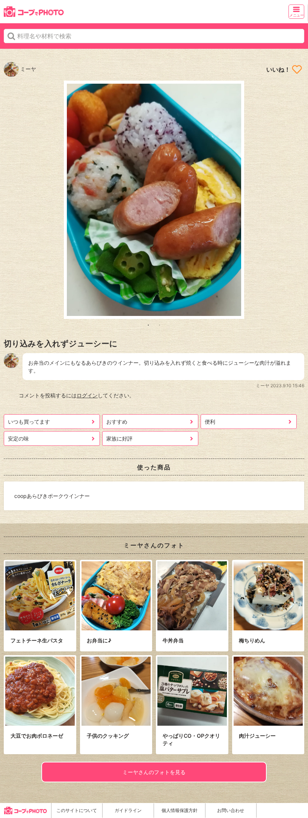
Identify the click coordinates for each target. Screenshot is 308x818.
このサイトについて (76, 810)
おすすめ (116, 421)
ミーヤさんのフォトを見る (154, 772)
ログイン (87, 395)
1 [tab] (148, 324)
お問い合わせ (230, 810)
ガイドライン (128, 810)
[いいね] (297, 69)
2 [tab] (159, 324)
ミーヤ (27, 69)
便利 (210, 421)
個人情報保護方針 (180, 810)
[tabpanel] (154, 200)
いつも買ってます (29, 421)
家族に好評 (119, 438)
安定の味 (18, 438)
